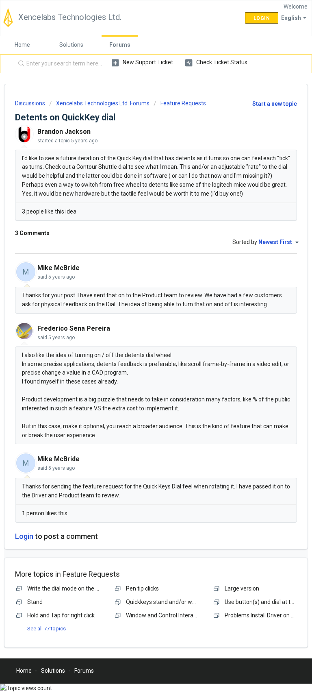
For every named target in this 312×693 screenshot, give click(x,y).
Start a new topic (274, 103)
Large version (242, 588)
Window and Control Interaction (166, 615)
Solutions (71, 44)
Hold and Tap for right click (61, 615)
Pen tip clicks (142, 588)
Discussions (30, 103)
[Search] (19, 64)
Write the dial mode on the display (70, 588)
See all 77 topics (46, 628)
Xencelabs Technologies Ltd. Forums (103, 103)
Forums (119, 44)
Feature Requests (183, 103)
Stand (35, 602)
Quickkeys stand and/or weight (165, 602)
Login (24, 536)
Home (22, 44)
